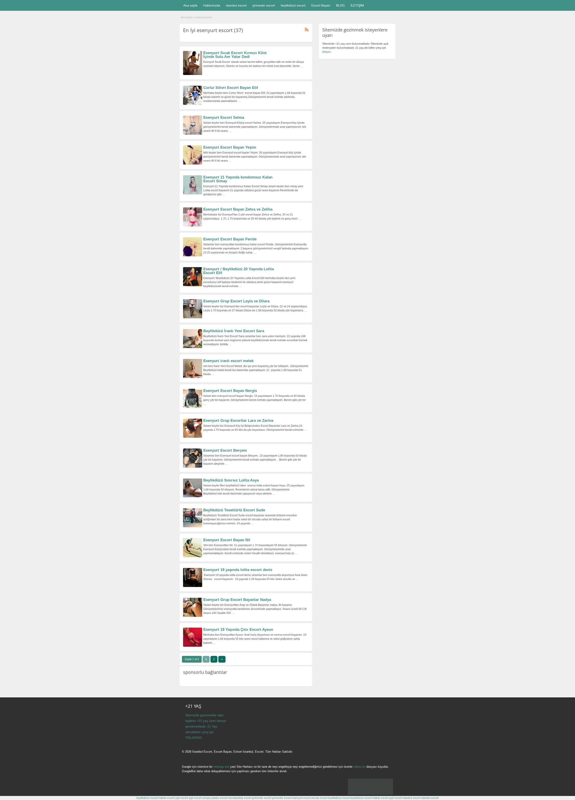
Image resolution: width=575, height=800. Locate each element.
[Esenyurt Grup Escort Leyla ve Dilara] (192, 317)
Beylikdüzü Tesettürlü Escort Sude (234, 510)
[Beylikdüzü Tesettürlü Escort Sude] (192, 526)
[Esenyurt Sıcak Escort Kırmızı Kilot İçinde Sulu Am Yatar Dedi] (192, 74)
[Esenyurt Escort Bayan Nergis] (192, 407)
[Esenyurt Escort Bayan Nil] (192, 556)
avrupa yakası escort (214, 798)
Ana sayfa (190, 5)
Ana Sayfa (186, 17)
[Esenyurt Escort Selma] (192, 133)
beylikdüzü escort (293, 5)
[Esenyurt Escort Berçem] (192, 466)
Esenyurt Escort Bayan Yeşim (229, 147)
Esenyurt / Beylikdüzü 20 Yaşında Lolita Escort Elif (238, 271)
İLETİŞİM (357, 5)
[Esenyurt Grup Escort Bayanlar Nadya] (192, 616)
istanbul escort (236, 5)
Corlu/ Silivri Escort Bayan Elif (230, 88)
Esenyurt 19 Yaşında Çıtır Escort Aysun (238, 629)
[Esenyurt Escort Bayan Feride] (192, 255)
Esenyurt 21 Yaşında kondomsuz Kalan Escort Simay (237, 179)
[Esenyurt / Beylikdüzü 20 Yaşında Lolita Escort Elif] (192, 285)
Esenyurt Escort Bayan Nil (226, 540)
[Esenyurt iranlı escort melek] (192, 377)
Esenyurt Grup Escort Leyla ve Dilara (236, 301)
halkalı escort (166, 798)
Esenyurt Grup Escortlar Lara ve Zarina (238, 420)
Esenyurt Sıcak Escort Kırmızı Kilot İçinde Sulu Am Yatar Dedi (235, 55)
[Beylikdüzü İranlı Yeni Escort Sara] (192, 347)
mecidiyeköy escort (239, 798)
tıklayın (326, 51)
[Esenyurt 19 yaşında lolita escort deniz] (192, 586)
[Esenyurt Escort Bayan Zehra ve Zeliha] (192, 225)
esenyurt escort (301, 798)
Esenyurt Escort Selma (223, 117)
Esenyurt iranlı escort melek (228, 361)
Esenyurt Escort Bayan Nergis (230, 391)
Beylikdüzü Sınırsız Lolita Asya (231, 480)
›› (222, 659)
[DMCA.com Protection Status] (370, 794)
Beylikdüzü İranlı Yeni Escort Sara (233, 331)
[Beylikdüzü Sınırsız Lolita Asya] (192, 496)
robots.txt (359, 766)
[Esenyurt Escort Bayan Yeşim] (192, 163)
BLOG (340, 5)
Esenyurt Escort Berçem (225, 450)
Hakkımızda (211, 5)
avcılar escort (319, 798)
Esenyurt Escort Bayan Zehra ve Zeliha (237, 209)
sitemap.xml (221, 766)
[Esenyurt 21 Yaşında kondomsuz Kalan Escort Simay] (192, 193)
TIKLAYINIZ (193, 737)
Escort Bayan (320, 5)
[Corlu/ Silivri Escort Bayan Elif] (192, 103)
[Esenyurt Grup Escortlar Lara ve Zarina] (192, 436)
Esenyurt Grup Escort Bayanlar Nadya (237, 600)
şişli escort (181, 798)
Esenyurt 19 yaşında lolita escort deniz (237, 570)
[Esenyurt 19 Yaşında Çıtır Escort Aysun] (192, 645)
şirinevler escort (263, 5)
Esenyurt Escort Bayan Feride (230, 239)
